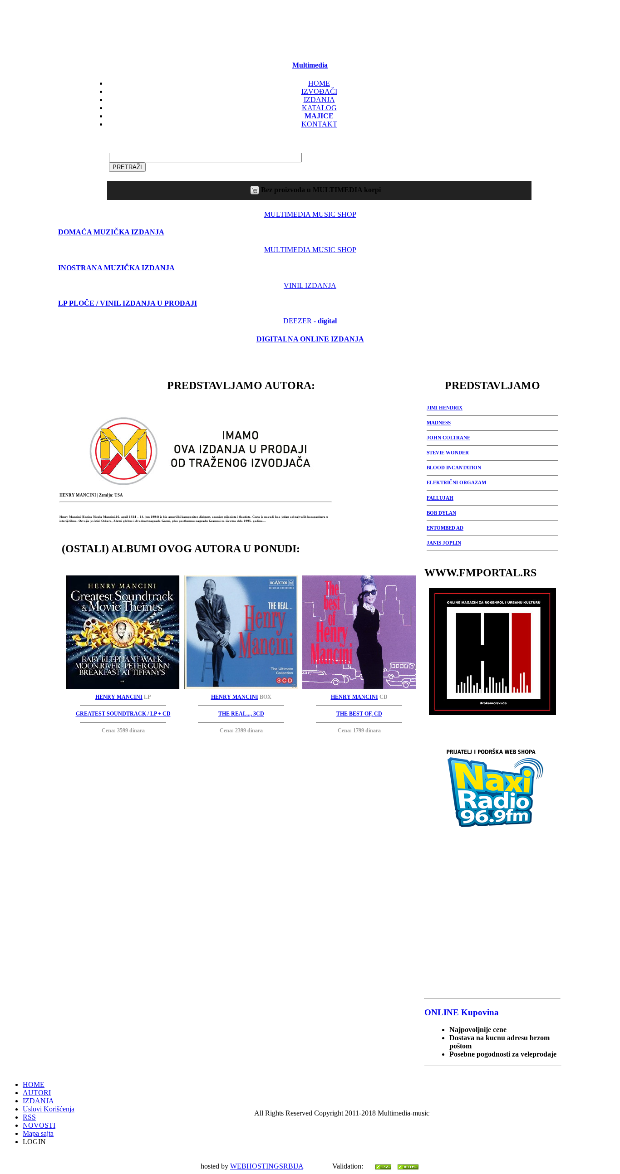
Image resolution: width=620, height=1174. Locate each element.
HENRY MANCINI (119, 697)
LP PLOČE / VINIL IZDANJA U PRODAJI (127, 303)
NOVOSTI (39, 1125)
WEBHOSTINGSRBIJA (266, 1166)
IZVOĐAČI (319, 91)
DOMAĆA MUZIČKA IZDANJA (111, 232)
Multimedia (310, 65)
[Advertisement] (310, 27)
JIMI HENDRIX (445, 407)
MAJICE (319, 116)
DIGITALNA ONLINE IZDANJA (310, 339)
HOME (319, 83)
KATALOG (319, 108)
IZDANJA (319, 99)
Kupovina (461, 1012)
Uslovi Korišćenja (48, 1109)
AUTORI (37, 1092)
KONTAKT (319, 124)
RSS (29, 1117)
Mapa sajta (38, 1133)
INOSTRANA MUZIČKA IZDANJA (116, 268)
